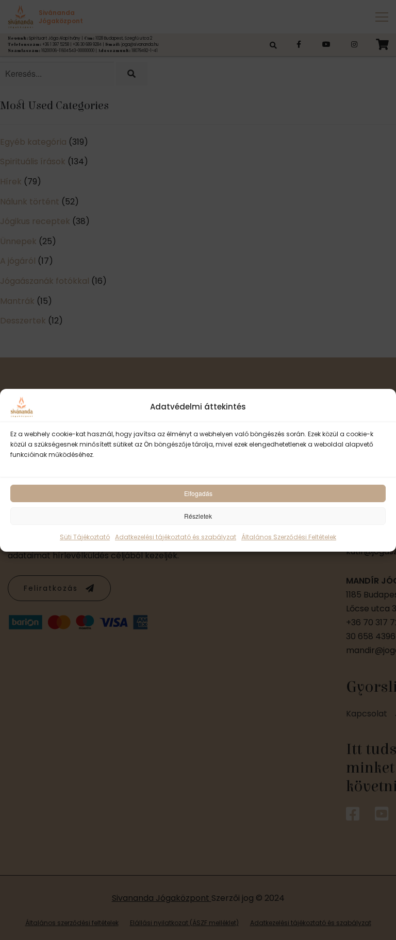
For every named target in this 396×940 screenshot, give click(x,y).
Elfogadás (198, 493)
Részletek (198, 515)
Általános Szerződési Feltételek (288, 537)
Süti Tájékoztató (85, 537)
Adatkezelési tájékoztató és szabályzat (175, 537)
